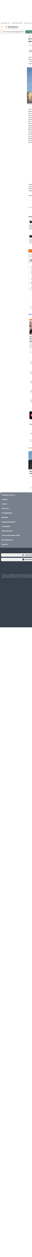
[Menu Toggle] (2, 27)
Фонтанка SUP (5, 23)
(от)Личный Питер (17, 23)
